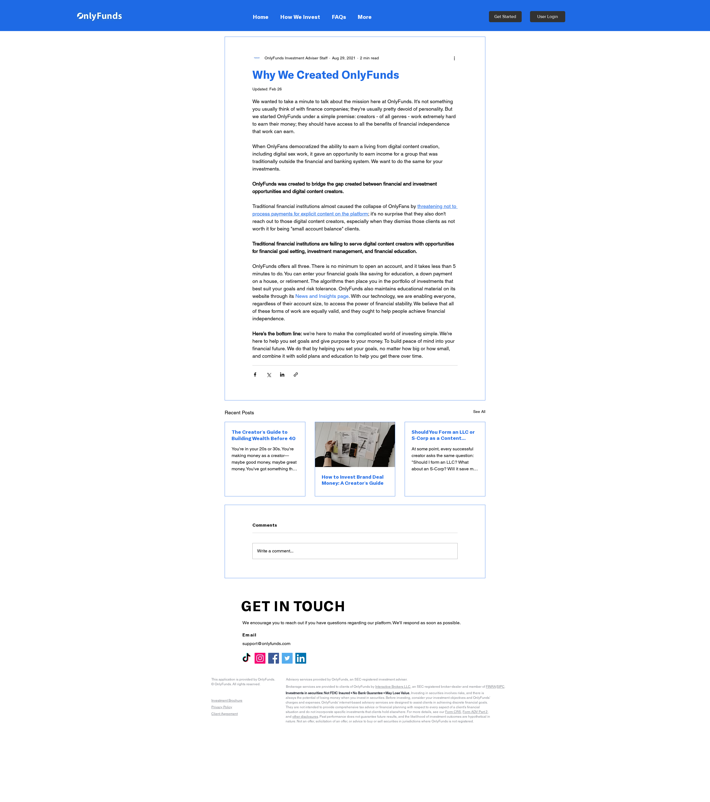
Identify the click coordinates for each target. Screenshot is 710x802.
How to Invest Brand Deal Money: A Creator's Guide (353, 480)
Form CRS (453, 712)
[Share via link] (295, 374)
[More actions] (454, 58)
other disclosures (305, 717)
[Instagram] (260, 658)
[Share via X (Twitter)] (268, 374)
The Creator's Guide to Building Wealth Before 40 (263, 435)
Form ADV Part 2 (475, 712)
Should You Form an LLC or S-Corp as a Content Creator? (443, 435)
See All (479, 411)
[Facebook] (273, 658)
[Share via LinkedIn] (282, 374)
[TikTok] (246, 658)
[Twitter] (287, 658)
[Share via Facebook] (255, 374)
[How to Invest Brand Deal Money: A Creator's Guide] (355, 444)
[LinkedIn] (300, 658)
